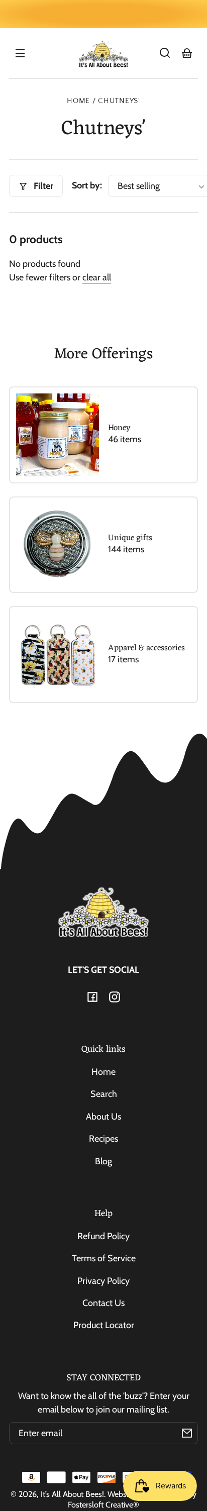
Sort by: (87, 185)
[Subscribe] (187, 1433)
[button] (165, 53)
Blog (103, 1161)
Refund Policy (103, 1236)
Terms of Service (104, 1258)
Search (103, 1093)
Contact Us (103, 1302)
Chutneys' (119, 101)
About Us (103, 1116)
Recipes (103, 1138)
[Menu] (20, 53)
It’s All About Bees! (72, 1494)
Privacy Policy (103, 1280)
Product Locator (103, 1325)
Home (78, 101)
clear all (96, 277)
